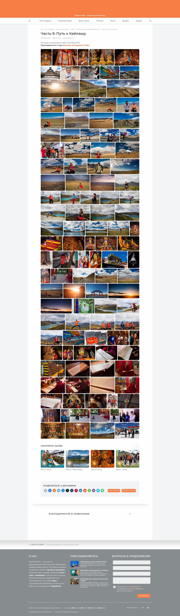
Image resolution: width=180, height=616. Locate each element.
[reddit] (85, 490)
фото (92, 608)
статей (75, 608)
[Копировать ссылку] (129, 514)
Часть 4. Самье (121, 469)
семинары (40, 575)
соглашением (134, 586)
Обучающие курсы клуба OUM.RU (93, 562)
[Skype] (98, 490)
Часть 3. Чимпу (96, 469)
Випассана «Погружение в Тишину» (94, 570)
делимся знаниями (55, 570)
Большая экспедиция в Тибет (76, 45)
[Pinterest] (76, 490)
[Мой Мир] (63, 490)
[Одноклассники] (54, 490)
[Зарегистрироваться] (148, 608)
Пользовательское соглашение (40, 612)
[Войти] (143, 608)
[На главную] (41, 29)
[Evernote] (102, 490)
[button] (134, 447)
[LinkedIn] (80, 490)
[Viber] (93, 490)
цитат (84, 608)
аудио (101, 608)
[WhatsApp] (89, 490)
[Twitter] (67, 490)
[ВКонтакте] (50, 490)
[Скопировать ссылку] (45, 490)
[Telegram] (58, 490)
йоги (54, 581)
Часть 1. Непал (46, 469)
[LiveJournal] (71, 490)
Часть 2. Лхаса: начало (74, 469)
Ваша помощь (132, 607)
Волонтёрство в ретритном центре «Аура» (94, 580)
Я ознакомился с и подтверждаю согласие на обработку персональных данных (130, 589)
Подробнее (56, 586)
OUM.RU (41, 608)
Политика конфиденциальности (66, 612)
